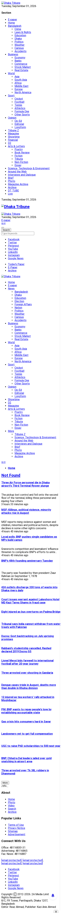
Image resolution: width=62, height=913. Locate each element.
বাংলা (3, 223)
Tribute (19, 158)
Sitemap (13, 831)
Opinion (12, 117)
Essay (18, 165)
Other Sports (22, 114)
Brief (11, 178)
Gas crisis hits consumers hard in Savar (26, 721)
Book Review (22, 152)
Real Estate (21, 70)
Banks (18, 60)
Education (20, 35)
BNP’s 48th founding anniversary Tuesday (27, 560)
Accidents (20, 51)
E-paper (12, 19)
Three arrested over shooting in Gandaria (27, 672)
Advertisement (16, 834)
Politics (19, 41)
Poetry (19, 149)
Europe (19, 89)
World (11, 73)
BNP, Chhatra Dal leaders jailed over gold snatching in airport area (26, 760)
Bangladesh (14, 26)
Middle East (21, 86)
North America (23, 92)
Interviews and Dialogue (22, 174)
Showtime (14, 136)
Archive (12, 187)
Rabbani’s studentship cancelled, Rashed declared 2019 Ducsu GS (26, 650)
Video (11, 805)
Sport (11, 95)
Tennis (18, 105)
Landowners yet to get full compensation (27, 733)
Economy (20, 57)
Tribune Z (13, 130)
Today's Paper (16, 264)
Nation (18, 307)
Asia (17, 76)
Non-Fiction (21, 162)
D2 (9, 143)
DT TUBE (13, 190)
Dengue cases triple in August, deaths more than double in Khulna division (28, 686)
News (11, 288)
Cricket (19, 98)
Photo (11, 181)
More (11, 431)
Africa (18, 82)
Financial (13, 140)
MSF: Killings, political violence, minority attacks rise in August (26, 511)
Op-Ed (18, 120)
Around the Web (17, 171)
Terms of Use (16, 824)
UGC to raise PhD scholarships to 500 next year (31, 746)
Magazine (13, 133)
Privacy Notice (16, 828)
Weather (19, 44)
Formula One (22, 111)
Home (11, 22)
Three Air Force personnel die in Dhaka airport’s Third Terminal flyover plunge (25, 484)
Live (10, 193)
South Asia (21, 79)
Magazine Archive (18, 184)
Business (13, 54)
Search (12, 808)
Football (19, 102)
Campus (19, 48)
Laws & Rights (23, 32)
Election (19, 301)
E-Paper (12, 267)
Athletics (20, 108)
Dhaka (18, 38)
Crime (18, 29)
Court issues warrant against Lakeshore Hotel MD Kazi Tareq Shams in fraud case (30, 601)
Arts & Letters (16, 146)
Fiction (18, 155)
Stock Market (23, 67)
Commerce (21, 64)
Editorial (19, 124)
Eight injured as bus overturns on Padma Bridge (31, 611)
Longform (20, 127)
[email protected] (11, 860)
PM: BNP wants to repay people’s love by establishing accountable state (26, 711)
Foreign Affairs (23, 304)
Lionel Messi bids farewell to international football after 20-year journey (27, 662)
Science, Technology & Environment (29, 168)
